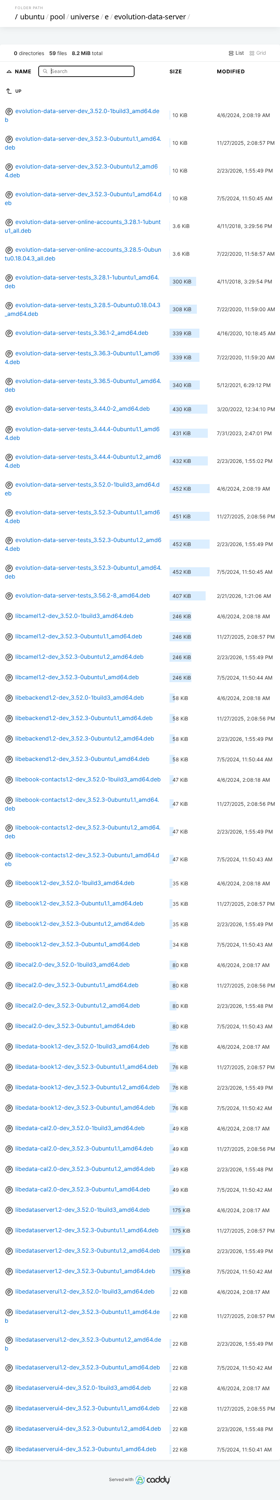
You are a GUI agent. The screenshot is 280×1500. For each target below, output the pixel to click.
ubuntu (32, 17)
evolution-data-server (150, 17)
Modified (231, 71)
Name (24, 71)
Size (176, 71)
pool (57, 17)
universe (84, 17)
